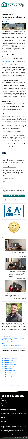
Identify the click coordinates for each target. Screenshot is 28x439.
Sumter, (24, 413)
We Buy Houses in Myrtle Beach (9, 354)
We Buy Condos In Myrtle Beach (9, 379)
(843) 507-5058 (17, 146)
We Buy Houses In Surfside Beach (9, 377)
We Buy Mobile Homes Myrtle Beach (10, 383)
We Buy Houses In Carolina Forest (9, 358)
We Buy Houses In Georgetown (9, 364)
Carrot (20, 434)
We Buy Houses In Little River (8, 366)
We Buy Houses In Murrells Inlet (9, 370)
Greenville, (7, 413)
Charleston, (10, 412)
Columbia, (22, 412)
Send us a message (16, 145)
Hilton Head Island (5, 415)
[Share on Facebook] (3, 153)
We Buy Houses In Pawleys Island (9, 372)
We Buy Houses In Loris (7, 368)
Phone (4, 186)
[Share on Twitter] (5, 153)
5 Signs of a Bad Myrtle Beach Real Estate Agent (12, 345)
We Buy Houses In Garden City (8, 362)
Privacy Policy (4, 402)
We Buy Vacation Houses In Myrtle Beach (11, 385)
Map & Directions (4, 422)
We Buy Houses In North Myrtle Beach (10, 356)
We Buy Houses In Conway (7, 360)
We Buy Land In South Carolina (8, 381)
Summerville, (13, 413)
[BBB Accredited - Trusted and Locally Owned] (14, 211)
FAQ (2, 398)
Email (4, 181)
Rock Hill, (3, 413)
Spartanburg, (20, 413)
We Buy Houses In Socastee (8, 374)
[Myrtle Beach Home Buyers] (14, 227)
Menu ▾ (3, 9)
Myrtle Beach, (4, 412)
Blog (2, 405)
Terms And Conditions (5, 403)
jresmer (5, 21)
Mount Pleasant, (16, 412)
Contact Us (3, 400)
